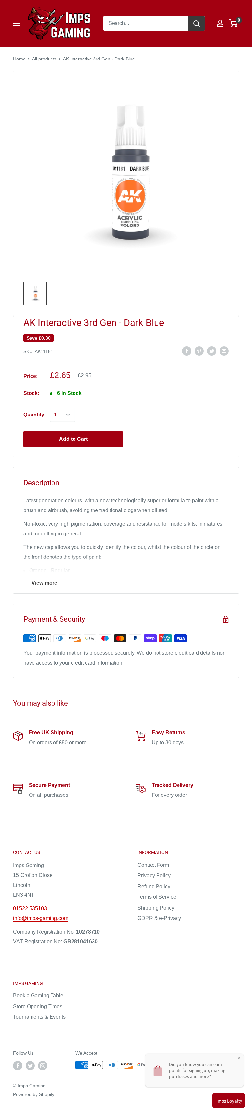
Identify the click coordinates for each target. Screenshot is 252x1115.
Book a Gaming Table (38, 995)
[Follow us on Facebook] (17, 1065)
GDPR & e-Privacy (159, 918)
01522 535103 (30, 908)
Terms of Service (156, 897)
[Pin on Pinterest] (199, 351)
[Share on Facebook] (186, 351)
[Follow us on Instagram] (42, 1065)
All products (44, 58)
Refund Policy (153, 886)
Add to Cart (73, 439)
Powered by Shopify (33, 1094)
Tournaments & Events (39, 1017)
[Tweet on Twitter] (211, 351)
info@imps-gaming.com (40, 918)
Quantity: (34, 414)
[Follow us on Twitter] (30, 1065)
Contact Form (153, 865)
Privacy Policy (154, 875)
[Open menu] (16, 23)
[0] (233, 23)
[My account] (220, 23)
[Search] (196, 23)
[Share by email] (224, 351)
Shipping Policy (155, 908)
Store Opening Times (37, 1006)
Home (19, 58)
